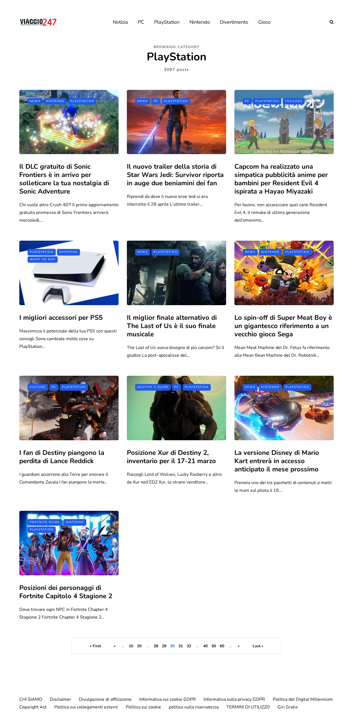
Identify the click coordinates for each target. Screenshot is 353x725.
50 (214, 646)
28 (156, 646)
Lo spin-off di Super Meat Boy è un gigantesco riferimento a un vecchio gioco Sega (283, 326)
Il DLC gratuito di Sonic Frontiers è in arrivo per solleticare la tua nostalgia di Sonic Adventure (64, 179)
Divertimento (234, 22)
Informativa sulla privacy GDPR (234, 699)
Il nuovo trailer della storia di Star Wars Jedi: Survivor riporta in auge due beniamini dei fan (175, 174)
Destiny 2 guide (153, 387)
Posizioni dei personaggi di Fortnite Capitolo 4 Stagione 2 (65, 591)
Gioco (264, 22)
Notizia (120, 22)
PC (141, 22)
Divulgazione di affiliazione (105, 699)
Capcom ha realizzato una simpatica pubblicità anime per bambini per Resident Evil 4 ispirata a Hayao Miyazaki (281, 179)
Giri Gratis (287, 707)
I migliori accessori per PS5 (61, 317)
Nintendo (199, 22)
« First (95, 646)
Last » (258, 646)
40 (205, 646)
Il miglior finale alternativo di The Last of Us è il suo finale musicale (172, 326)
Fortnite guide (45, 522)
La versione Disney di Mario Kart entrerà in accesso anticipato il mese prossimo (276, 461)
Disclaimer (60, 699)
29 (164, 646)
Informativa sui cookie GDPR (167, 699)
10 (131, 646)
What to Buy (42, 259)
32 (189, 646)
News (35, 101)
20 (139, 646)
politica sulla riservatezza (194, 707)
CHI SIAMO (30, 699)
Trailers (293, 101)
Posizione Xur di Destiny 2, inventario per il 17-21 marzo (171, 456)
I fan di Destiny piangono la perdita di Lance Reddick (61, 456)
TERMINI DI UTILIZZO (248, 707)
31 (180, 646)
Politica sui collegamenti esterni (86, 707)
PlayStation (167, 22)
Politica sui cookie (143, 707)
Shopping (68, 252)
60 (222, 646)
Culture (38, 387)
